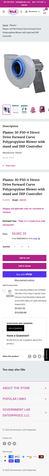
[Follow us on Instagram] (14, 443)
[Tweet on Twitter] (39, 356)
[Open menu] (4, 12)
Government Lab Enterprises (23, 430)
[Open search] (21, 11)
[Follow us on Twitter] (9, 443)
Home (5, 25)
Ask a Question (15, 328)
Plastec (13, 25)
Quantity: (6, 246)
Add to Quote (24, 266)
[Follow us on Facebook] (4, 443)
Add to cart (24, 258)
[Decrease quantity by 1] (15, 246)
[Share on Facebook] (29, 356)
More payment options (24, 280)
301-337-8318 (9, 2)
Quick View (10, 296)
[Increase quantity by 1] (28, 246)
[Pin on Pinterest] (34, 356)
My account (33, 11)
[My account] (26, 11)
